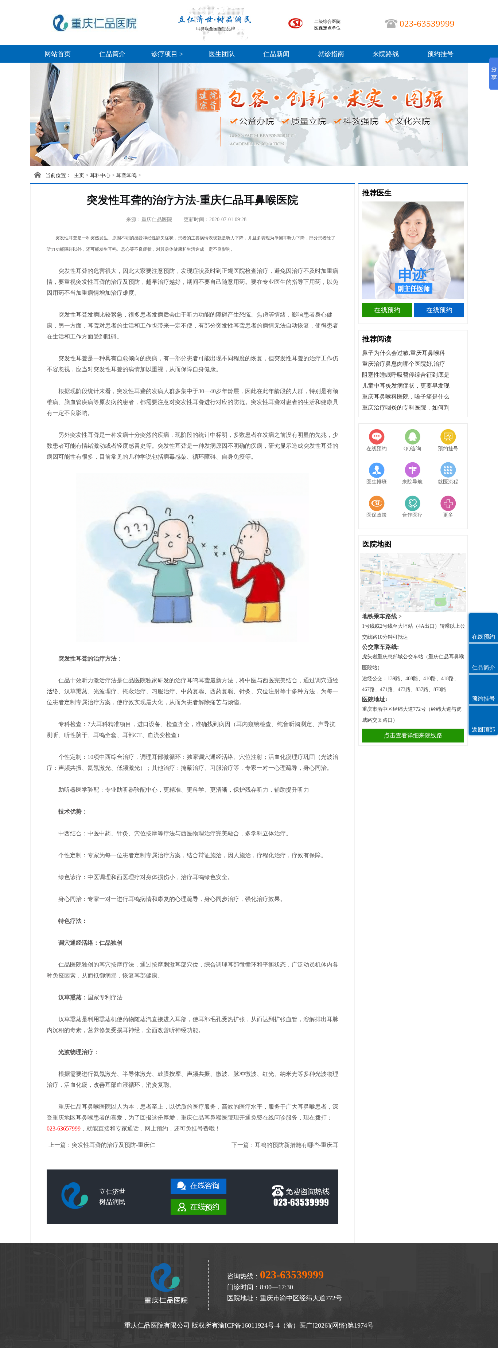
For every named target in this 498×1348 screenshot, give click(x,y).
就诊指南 (331, 54)
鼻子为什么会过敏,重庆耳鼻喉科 (403, 353)
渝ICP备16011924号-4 (249, 1325)
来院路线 (386, 54)
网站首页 (57, 54)
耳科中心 (100, 175)
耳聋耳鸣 (126, 175)
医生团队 (222, 54)
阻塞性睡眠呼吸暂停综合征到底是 (406, 375)
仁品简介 (112, 54)
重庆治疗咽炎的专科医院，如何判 (406, 407)
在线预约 (387, 310)
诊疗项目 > (167, 54)
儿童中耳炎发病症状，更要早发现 (406, 386)
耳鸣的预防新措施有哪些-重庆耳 (296, 1145)
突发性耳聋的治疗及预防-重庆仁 (113, 1145)
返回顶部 (483, 729)
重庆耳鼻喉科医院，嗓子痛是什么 (406, 396)
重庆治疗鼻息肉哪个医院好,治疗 (403, 364)
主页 (79, 175)
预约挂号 (440, 54)
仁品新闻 (276, 54)
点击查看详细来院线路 (413, 735)
